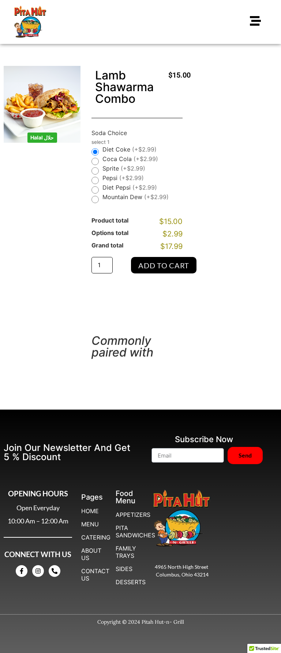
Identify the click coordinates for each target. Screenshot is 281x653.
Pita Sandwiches (127, 531)
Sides (124, 568)
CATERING (93, 537)
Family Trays (126, 552)
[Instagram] (38, 571)
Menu (90, 524)
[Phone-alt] (54, 571)
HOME (90, 511)
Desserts (127, 582)
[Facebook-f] (21, 571)
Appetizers (127, 514)
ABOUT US (91, 554)
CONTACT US (93, 574)
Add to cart (163, 265)
